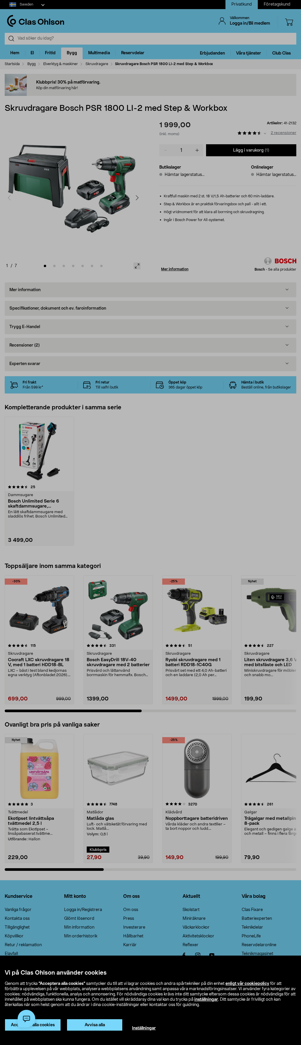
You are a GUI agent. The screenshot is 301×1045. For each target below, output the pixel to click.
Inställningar (144, 1028)
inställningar (206, 1000)
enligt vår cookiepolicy (247, 984)
